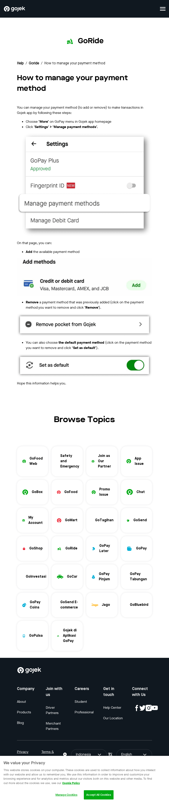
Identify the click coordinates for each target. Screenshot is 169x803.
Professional (84, 712)
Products (24, 712)
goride (34, 63)
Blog (20, 722)
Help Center (112, 707)
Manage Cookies (66, 795)
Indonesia (83, 755)
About (21, 701)
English (126, 755)
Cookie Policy (71, 783)
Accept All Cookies (98, 795)
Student (81, 701)
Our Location (113, 718)
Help (20, 63)
